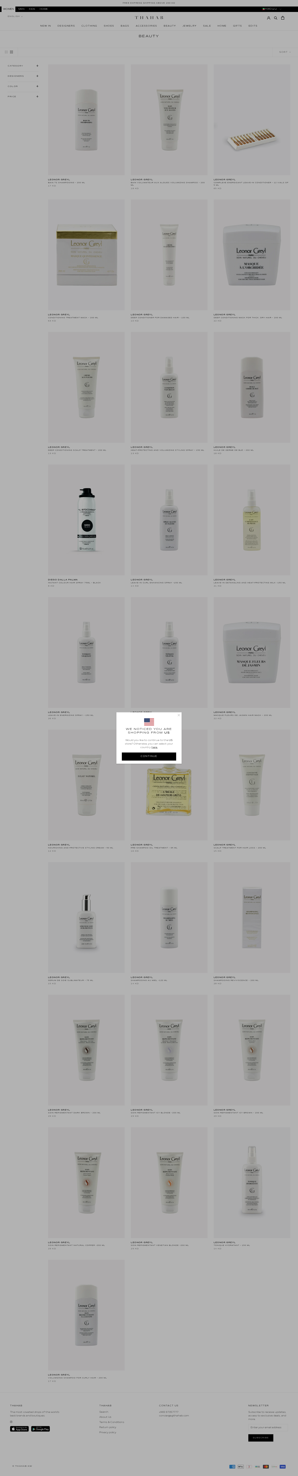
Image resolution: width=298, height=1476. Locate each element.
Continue (149, 756)
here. (154, 747)
